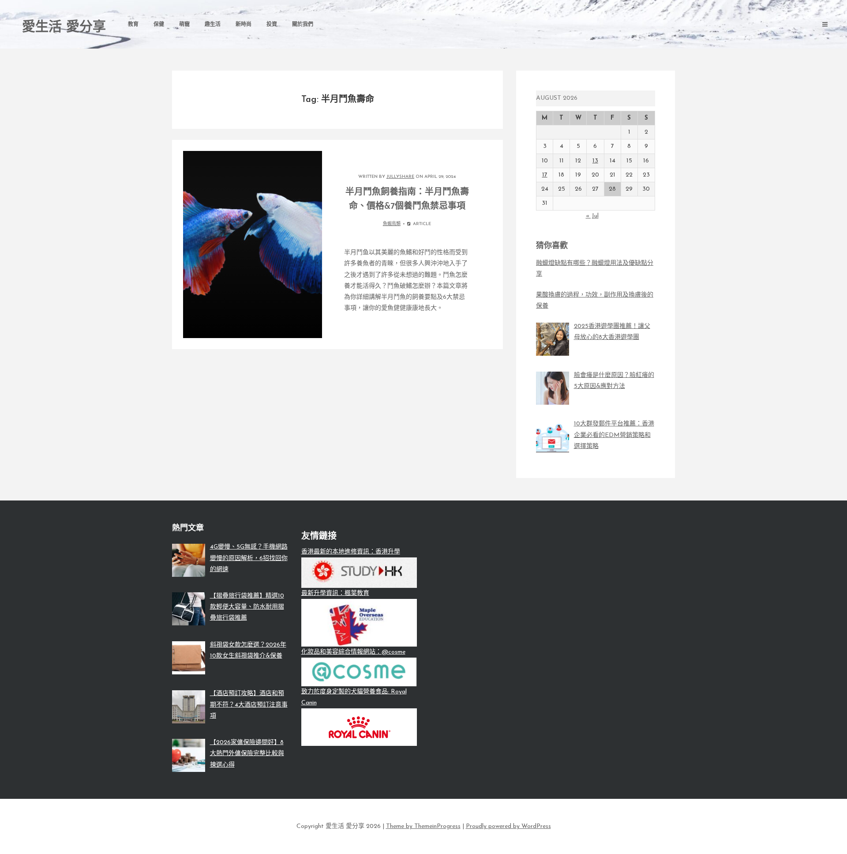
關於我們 (302, 24)
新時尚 (243, 24)
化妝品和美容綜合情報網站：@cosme (353, 652)
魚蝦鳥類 (392, 224)
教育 (133, 24)
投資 (271, 24)
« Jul (592, 216)
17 (544, 175)
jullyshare (400, 176)
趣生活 (213, 24)
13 (595, 161)
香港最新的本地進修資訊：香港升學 (350, 552)
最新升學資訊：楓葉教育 (335, 593)
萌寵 (184, 24)
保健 (159, 24)
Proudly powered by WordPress (508, 826)
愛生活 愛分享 (64, 27)
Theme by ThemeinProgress (423, 826)
